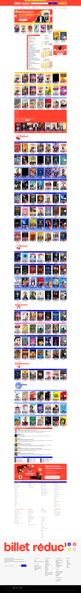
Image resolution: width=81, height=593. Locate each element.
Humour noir (56, 495)
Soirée (42, 524)
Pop (28, 523)
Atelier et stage (43, 519)
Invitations (35, 0)
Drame (15, 488)
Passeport (19, 434)
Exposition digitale (57, 515)
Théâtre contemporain (17, 485)
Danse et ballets (43, 490)
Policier (15, 505)
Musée (55, 510)
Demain (46, 37)
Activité (60, 6)
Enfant (49, 6)
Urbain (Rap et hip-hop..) (31, 524)
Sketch (55, 498)
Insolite (42, 537)
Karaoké (42, 534)
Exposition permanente (57, 511)
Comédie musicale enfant (18, 513)
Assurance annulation (38, 561)
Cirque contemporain (44, 511)
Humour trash (56, 496)
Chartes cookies (37, 590)
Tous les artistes (59, 571)
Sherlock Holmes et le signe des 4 (23, 448)
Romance (15, 490)
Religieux (29, 514)
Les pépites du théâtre (59, 563)
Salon (42, 532)
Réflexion (15, 500)
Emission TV (43, 521)
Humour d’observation (57, 494)
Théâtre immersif (17, 502)
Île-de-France (21, 8)
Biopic (15, 494)
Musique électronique (31, 516)
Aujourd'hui (46, 35)
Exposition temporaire (57, 514)
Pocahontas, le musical (21, 453)
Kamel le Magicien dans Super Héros (24, 430)
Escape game (43, 520)
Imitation (55, 500)
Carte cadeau (28, 0)
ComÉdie (22, 6)
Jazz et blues (30, 515)
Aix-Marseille (33, 8)
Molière (57, 575)
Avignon (28, 8)
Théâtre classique (17, 486)
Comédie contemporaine (32, 485)
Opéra (42, 487)
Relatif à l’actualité (57, 504)
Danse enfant (16, 515)
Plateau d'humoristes (57, 489)
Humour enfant (16, 511)
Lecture (15, 497)
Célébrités (15, 501)
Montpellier (51, 8)
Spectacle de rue (43, 495)
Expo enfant (16, 518)
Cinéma (42, 522)
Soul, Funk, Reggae (31, 518)
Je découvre (27, 120)
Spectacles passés (49, 572)
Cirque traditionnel (44, 510)
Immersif (42, 536)
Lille (43, 8)
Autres (46, 575)
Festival (29, 521)
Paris (15, 8)
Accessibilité (58, 590)
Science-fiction (16, 495)
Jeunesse (15, 503)
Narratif (55, 503)
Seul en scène (16, 487)
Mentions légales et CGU (28, 590)
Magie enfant (16, 516)
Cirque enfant (16, 521)
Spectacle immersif (44, 494)
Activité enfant (16, 522)
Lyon (46, 8)
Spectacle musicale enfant (18, 523)
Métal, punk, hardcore (31, 517)
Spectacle (42, 6)
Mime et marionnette (44, 489)
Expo (65, 6)
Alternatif (55, 502)
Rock (28, 522)
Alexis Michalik (59, 572)
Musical (15, 498)
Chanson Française (31, 513)
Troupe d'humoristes (57, 485)
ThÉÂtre (16, 6)
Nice (55, 8)
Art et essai (16, 496)
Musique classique (31, 510)
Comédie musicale (44, 485)
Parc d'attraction (43, 523)
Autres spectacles (48, 574)
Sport (42, 529)
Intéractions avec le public (58, 501)
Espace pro (36, 565)
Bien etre (42, 535)
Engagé (15, 504)
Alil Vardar (58, 574)
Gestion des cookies (65, 590)
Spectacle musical (44, 488)
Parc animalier (43, 530)
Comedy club (56, 486)
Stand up (55, 490)
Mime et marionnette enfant (18, 517)
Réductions (43, 0)
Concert (55, 6)
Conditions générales (8, 590)
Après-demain (46, 38)
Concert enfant (16, 514)
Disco (29, 525)
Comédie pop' (30, 486)
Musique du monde (31, 511)
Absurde (55, 497)
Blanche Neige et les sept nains (23, 439)
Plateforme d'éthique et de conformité (48, 590)
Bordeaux (39, 8)
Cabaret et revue (43, 486)
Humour (28, 6)
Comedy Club (35, 6)
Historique (16, 493)
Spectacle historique (44, 493)
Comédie (47, 561)
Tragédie (15, 489)
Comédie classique (31, 487)
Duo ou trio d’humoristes (58, 487)
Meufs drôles (56, 493)
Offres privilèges (63, 3)
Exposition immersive (57, 513)
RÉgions (65, 8)
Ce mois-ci (58, 581)
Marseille (68, 563)
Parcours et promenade (44, 528)
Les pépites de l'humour (59, 566)
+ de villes (59, 8)
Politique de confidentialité (18, 590)
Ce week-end (58, 579)
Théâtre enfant (16, 510)
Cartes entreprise (38, 567)
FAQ (35, 560)
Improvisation (56, 488)
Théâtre (46, 560)
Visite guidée (43, 527)
